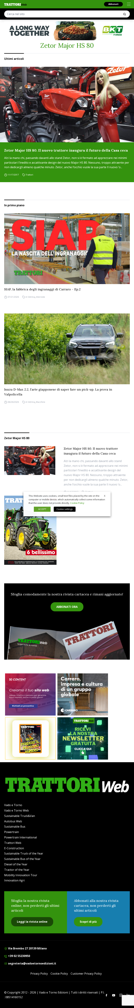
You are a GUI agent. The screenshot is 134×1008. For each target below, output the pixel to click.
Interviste (40, 296)
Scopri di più (88, 922)
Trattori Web (12, 843)
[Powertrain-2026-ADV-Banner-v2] (82, 694)
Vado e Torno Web (16, 810)
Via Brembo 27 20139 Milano (27, 948)
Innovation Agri (14, 880)
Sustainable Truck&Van (19, 816)
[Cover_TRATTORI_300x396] (67, 530)
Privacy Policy (39, 973)
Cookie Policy (59, 973)
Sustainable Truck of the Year (23, 853)
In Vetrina (30, 296)
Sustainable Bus (14, 826)
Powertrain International (20, 837)
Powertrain (11, 832)
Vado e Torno (13, 805)
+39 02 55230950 (18, 956)
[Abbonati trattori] (30, 738)
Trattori (29, 174)
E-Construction (14, 848)
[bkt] (67, 30)
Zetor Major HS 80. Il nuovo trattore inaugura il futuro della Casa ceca (66, 150)
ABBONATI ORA (67, 607)
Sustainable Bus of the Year (22, 859)
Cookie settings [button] (65, 509)
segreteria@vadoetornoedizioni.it (31, 963)
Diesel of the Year (15, 864)
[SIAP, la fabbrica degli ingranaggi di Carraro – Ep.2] (67, 248)
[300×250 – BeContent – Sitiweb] (30, 694)
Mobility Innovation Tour (20, 875)
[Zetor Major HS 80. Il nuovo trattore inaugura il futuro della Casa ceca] (67, 104)
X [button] (104, 495)
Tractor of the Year (16, 870)
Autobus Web (13, 821)
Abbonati (113, 4)
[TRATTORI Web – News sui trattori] (15, 4)
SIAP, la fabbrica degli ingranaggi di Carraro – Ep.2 (42, 289)
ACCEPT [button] (42, 509)
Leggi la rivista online (32, 922)
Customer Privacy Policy (86, 973)
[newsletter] (82, 738)
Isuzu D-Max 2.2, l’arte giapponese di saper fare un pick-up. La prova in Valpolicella (58, 391)
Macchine (40, 402)
